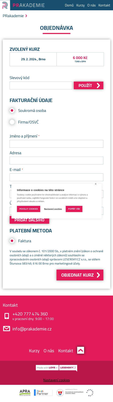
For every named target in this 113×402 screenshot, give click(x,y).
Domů (69, 5)
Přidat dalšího (29, 220)
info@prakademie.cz (32, 329)
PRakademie (13, 15)
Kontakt (104, 5)
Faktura (24, 241)
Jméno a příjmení (23, 136)
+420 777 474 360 (30, 314)
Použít (85, 85)
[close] (95, 183)
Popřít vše (74, 209)
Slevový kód (19, 77)
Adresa (15, 153)
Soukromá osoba (32, 110)
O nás (91, 5)
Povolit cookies (28, 209)
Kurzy (80, 5)
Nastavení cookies (56, 380)
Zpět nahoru (80, 350)
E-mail (15, 169)
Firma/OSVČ (28, 122)
